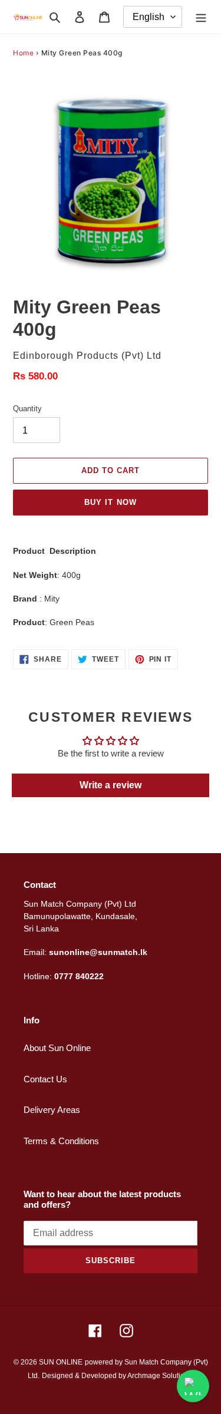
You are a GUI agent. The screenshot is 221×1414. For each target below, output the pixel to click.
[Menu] (201, 16)
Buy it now (110, 502)
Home (23, 52)
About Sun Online (57, 1048)
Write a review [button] (110, 785)
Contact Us (45, 1079)
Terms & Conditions (61, 1141)
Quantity (27, 408)
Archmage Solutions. (160, 1376)
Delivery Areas (52, 1110)
